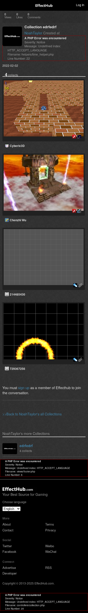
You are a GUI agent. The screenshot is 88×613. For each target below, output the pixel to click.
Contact (7, 530)
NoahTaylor (33, 32)
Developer (9, 573)
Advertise (9, 567)
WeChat (50, 551)
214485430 (17, 294)
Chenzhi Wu (18, 220)
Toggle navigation (6, 4)
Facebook (9, 551)
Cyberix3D (17, 146)
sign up (23, 387)
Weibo (49, 546)
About (6, 524)
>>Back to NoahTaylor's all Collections (32, 413)
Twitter (7, 546)
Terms (49, 524)
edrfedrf (26, 445)
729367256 (17, 368)
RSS (48, 567)
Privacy (50, 530)
